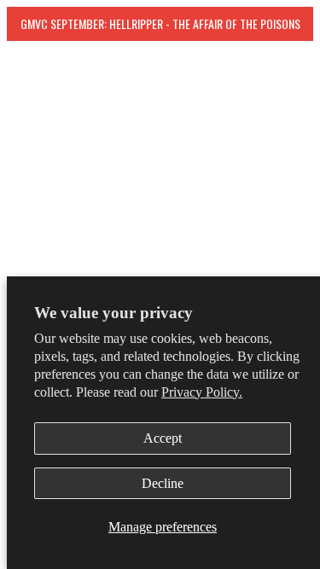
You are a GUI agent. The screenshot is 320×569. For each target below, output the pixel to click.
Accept (162, 438)
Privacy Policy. (201, 392)
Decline (162, 483)
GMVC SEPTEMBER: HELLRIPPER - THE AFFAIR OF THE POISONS (160, 23)
